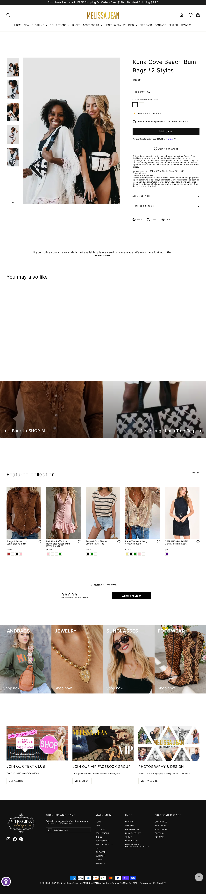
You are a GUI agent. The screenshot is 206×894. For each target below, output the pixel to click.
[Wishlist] (190, 15)
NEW (26, 25)
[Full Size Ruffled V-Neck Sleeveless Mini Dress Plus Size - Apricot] (52, 554)
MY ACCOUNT (161, 829)
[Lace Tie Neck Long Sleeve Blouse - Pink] (139, 554)
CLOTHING (38, 25)
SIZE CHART (160, 825)
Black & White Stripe (141, 105)
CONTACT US (161, 822)
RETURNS (159, 837)
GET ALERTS (16, 780)
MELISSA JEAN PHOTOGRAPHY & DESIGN (137, 845)
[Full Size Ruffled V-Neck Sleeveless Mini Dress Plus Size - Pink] (48, 554)
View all (195, 472)
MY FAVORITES (132, 829)
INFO (131, 25)
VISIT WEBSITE (149, 780)
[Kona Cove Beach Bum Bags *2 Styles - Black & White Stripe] (12, 356)
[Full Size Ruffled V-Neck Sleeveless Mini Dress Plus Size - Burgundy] (56, 554)
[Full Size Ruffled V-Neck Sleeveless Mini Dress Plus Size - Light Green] (60, 554)
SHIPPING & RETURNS (144, 206)
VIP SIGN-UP (82, 780)
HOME (17, 25)
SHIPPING (129, 825)
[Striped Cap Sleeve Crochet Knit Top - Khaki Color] (95, 554)
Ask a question (141, 196)
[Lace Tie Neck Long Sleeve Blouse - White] (143, 554)
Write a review (131, 595)
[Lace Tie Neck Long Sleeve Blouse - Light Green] (135, 554)
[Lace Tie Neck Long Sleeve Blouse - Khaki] (127, 554)
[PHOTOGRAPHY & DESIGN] (168, 743)
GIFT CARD (146, 25)
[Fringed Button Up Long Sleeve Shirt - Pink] (20, 554)
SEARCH (173, 25)
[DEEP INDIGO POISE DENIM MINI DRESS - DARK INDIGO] (166, 554)
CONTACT (160, 25)
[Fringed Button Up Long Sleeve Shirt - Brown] (8, 554)
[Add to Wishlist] (37, 346)
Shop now (11, 688)
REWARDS (186, 25)
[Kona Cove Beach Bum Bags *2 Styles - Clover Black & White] (8, 356)
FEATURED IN (131, 841)
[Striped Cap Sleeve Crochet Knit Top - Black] (87, 554)
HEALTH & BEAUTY (115, 25)
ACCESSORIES (91, 25)
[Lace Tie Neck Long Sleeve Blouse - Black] (131, 554)
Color (145, 99)
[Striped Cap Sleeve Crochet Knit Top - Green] (91, 554)
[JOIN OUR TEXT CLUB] (37, 743)
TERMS (128, 837)
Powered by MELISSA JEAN (153, 883)
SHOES (76, 25)
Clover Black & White (135, 105)
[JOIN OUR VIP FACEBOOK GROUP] (103, 743)
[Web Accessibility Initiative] (6, 881)
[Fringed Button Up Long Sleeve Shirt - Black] (16, 554)
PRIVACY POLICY (133, 833)
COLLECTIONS (58, 25)
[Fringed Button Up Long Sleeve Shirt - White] (12, 554)
